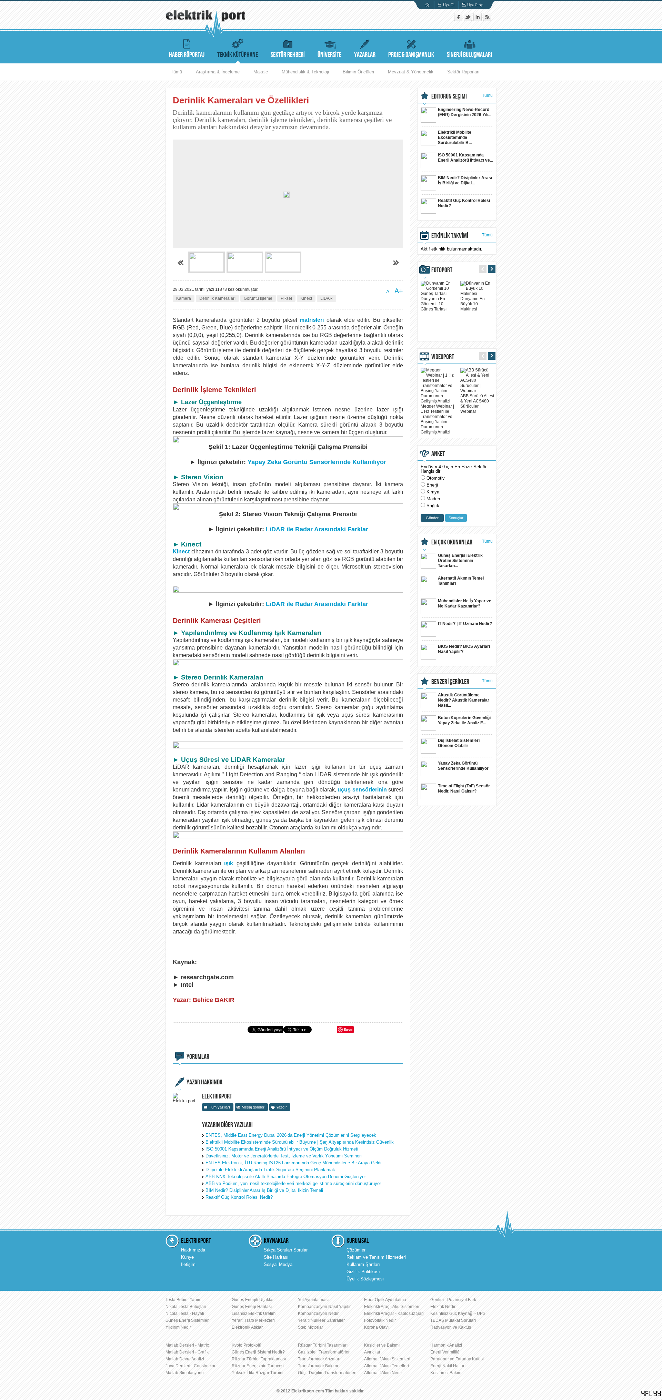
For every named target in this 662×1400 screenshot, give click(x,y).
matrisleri (312, 320)
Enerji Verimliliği (445, 1352)
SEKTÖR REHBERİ (288, 55)
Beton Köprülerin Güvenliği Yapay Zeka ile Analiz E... (464, 720)
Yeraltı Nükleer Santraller (321, 1320)
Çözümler (356, 1250)
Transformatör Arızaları (319, 1359)
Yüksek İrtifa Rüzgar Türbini (257, 1373)
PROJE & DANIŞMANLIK (411, 55)
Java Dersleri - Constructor (190, 1366)
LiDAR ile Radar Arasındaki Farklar (317, 529)
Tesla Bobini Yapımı (184, 1300)
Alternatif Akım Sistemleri (387, 1359)
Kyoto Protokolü (246, 1345)
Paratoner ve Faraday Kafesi (457, 1359)
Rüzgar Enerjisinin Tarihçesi (258, 1366)
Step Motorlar (310, 1327)
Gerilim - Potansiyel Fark (453, 1300)
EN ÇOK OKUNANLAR (451, 542)
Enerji (432, 485)
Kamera (183, 298)
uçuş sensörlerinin (362, 790)
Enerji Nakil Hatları (447, 1366)
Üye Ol (448, 5)
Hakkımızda (193, 1250)
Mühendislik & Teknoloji (305, 71)
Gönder (432, 518)
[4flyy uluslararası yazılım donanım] (651, 1393)
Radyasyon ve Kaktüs (450, 1327)
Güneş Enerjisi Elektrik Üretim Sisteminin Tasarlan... (460, 560)
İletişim (188, 1264)
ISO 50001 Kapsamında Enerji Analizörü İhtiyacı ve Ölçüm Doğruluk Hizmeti (281, 1149)
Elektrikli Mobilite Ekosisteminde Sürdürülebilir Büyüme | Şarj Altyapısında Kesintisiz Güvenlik (299, 1142)
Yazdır (281, 1107)
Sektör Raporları (463, 71)
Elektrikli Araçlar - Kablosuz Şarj (394, 1313)
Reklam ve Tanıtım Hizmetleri (376, 1257)
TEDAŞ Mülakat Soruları (453, 1320)
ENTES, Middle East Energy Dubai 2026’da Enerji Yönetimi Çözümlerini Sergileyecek (290, 1135)
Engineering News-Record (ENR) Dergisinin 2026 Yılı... (464, 112)
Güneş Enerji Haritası (252, 1307)
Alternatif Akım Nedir (383, 1373)
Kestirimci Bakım (445, 1373)
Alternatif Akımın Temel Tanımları (461, 581)
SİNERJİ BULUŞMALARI (469, 55)
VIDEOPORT (442, 357)
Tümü (176, 71)
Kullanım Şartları (363, 1264)
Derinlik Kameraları (217, 298)
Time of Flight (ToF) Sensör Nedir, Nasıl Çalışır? (464, 789)
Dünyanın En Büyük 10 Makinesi (472, 303)
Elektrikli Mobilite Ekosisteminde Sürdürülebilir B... (455, 137)
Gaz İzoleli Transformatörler (324, 1352)
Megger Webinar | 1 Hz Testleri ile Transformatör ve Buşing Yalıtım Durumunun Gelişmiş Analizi (437, 419)
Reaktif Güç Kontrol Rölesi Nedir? (239, 1197)
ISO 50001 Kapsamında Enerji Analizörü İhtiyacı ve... (465, 158)
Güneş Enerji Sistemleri (188, 1320)
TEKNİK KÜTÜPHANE (237, 55)
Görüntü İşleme (258, 298)
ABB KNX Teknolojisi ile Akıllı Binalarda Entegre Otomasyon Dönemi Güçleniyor (285, 1176)
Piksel (286, 298)
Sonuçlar (456, 518)
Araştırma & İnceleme (218, 71)
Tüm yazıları (219, 1107)
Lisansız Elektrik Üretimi (254, 1313)
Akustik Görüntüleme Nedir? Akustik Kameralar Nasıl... (463, 700)
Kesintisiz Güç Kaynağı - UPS (457, 1313)
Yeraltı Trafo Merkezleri (253, 1320)
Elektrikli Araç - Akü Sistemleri (391, 1307)
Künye (187, 1257)
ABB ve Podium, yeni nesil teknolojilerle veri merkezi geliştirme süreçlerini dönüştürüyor (293, 1183)
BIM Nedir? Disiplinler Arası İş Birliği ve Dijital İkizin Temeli (264, 1190)
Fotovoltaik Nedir (380, 1320)
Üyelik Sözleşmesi (365, 1279)
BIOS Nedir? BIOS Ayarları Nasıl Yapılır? (464, 649)
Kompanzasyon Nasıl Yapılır (324, 1307)
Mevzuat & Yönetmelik (410, 71)
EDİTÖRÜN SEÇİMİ (449, 96)
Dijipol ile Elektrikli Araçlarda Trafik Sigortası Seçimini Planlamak (270, 1169)
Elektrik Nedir (442, 1307)
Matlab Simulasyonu (185, 1373)
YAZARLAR (364, 55)
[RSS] (487, 19)
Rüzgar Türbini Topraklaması (259, 1359)
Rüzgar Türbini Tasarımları (323, 1345)
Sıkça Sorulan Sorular (286, 1250)
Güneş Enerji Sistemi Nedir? (258, 1352)
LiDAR (326, 298)
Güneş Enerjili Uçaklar (253, 1300)
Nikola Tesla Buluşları (186, 1307)
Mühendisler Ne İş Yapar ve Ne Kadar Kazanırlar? (464, 604)
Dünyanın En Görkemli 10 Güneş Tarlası (434, 303)
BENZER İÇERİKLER (450, 682)
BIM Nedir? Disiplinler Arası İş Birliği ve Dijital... (465, 180)
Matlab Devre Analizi (185, 1359)
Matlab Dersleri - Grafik (187, 1352)
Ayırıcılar (372, 1352)
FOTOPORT (441, 270)
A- (388, 291)
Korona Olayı (376, 1327)
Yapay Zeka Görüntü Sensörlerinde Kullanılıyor (317, 462)
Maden (433, 498)
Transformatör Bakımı (318, 1366)
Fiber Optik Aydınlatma (385, 1300)
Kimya (433, 491)
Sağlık (433, 505)
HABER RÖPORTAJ (186, 55)
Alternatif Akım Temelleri (386, 1366)
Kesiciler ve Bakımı (382, 1345)
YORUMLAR (198, 1057)
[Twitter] (468, 19)
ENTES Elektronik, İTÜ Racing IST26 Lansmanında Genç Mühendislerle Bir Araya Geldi (293, 1162)
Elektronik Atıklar (247, 1327)
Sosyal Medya (278, 1264)
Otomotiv (436, 478)
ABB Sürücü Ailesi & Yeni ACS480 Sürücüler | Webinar (477, 404)
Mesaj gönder (253, 1107)
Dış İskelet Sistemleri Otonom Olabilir (459, 743)
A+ (398, 291)
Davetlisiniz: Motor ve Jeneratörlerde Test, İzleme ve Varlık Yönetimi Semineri (283, 1155)
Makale (260, 71)
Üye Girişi (475, 5)
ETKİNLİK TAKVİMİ (449, 236)
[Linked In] (478, 19)
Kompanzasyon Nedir (318, 1313)
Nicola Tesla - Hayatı (185, 1313)
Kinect (306, 298)
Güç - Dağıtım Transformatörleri (327, 1373)
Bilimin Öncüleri (358, 71)
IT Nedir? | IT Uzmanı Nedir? (465, 623)
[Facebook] (459, 19)
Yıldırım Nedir (178, 1327)
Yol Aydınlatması (313, 1300)
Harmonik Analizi (446, 1345)
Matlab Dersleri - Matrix (187, 1345)
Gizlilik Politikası (363, 1271)
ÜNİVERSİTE (329, 55)
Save (348, 1029)
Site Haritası (276, 1257)
